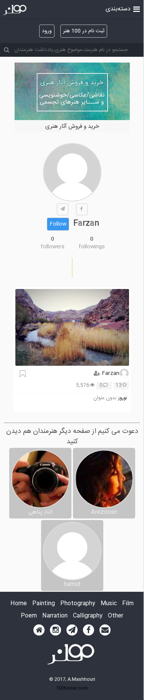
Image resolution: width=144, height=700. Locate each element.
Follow (58, 224)
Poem (29, 616)
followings (92, 247)
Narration (55, 616)
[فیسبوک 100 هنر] (88, 630)
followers (53, 247)
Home (18, 603)
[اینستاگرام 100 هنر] (55, 630)
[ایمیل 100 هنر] (105, 630)
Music (109, 603)
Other (115, 616)
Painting (43, 603)
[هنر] (136, 8)
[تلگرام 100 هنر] (72, 630)
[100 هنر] (15, 10)
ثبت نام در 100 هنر (83, 31)
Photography (77, 603)
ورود (47, 31)
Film (128, 603)
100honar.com (72, 688)
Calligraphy (88, 616)
